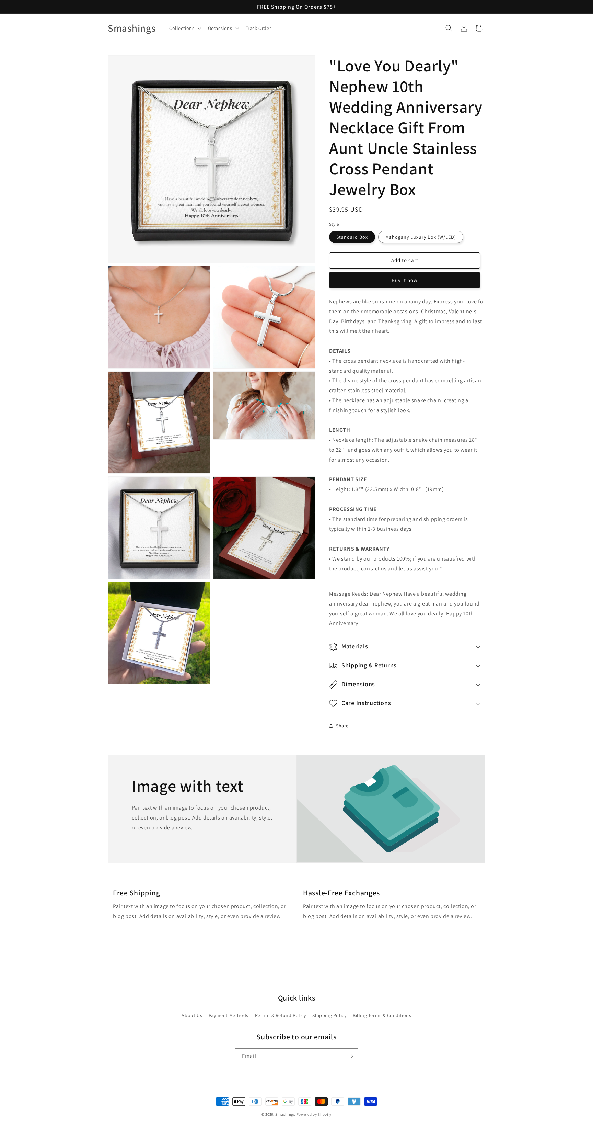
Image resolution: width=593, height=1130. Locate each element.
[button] (184, 28)
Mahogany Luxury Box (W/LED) (420, 237)
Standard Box (352, 237)
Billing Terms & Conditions (382, 1015)
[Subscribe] (350, 1056)
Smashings (285, 1114)
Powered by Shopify (314, 1114)
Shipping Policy (329, 1015)
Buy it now (405, 280)
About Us (192, 1015)
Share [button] (342, 726)
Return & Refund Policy (280, 1015)
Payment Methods (228, 1015)
